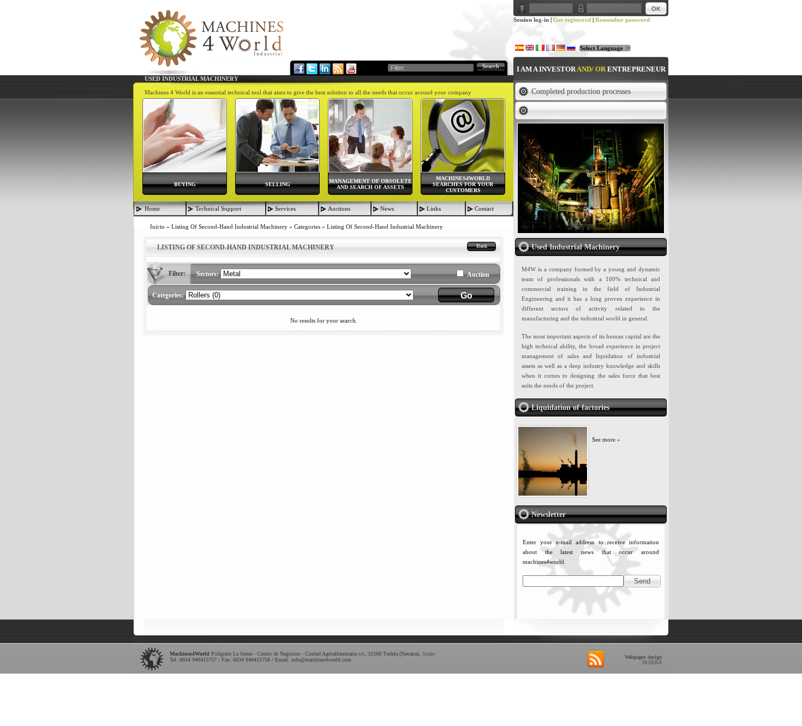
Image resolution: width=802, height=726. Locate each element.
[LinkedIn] (325, 68)
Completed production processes (581, 91)
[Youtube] (351, 68)
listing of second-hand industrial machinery (229, 226)
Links (434, 208)
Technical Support (218, 208)
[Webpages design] (652, 662)
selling (277, 184)
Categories (307, 226)
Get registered (572, 19)
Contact (484, 208)
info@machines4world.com (321, 660)
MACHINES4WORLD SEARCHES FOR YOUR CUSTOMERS (463, 184)
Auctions (339, 208)
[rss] (596, 659)
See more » (606, 439)
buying (185, 184)
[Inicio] (211, 41)
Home (152, 208)
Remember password (622, 19)
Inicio (157, 226)
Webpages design (643, 657)
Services (285, 208)
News (387, 208)
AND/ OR (591, 69)
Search (490, 66)
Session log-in (531, 19)
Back (481, 246)
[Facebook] (298, 68)
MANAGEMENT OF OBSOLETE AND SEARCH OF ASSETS (370, 184)
